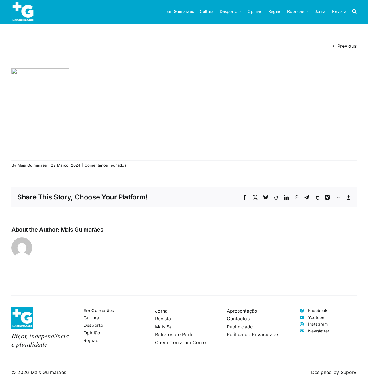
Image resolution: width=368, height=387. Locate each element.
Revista (163, 318)
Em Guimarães (98, 310)
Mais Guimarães (32, 165)
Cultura (91, 318)
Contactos (238, 318)
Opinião (92, 333)
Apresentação (242, 311)
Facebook (317, 310)
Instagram (318, 323)
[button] (354, 11)
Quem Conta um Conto (180, 342)
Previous (346, 46)
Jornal (162, 311)
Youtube (316, 317)
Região (91, 340)
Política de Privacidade (252, 334)
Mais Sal (164, 327)
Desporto (93, 325)
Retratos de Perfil (174, 334)
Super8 (348, 372)
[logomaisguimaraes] (22, 309)
